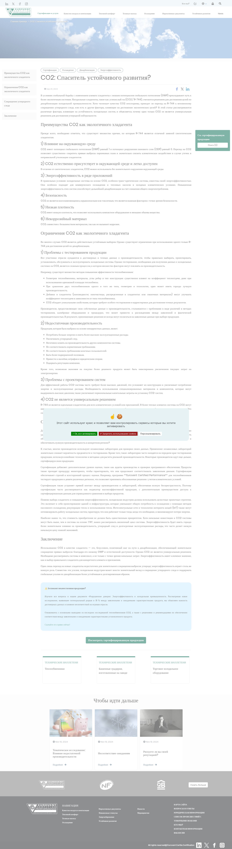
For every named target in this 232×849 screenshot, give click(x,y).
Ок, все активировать (85, 434)
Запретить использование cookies (119, 434)
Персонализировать (150, 434)
